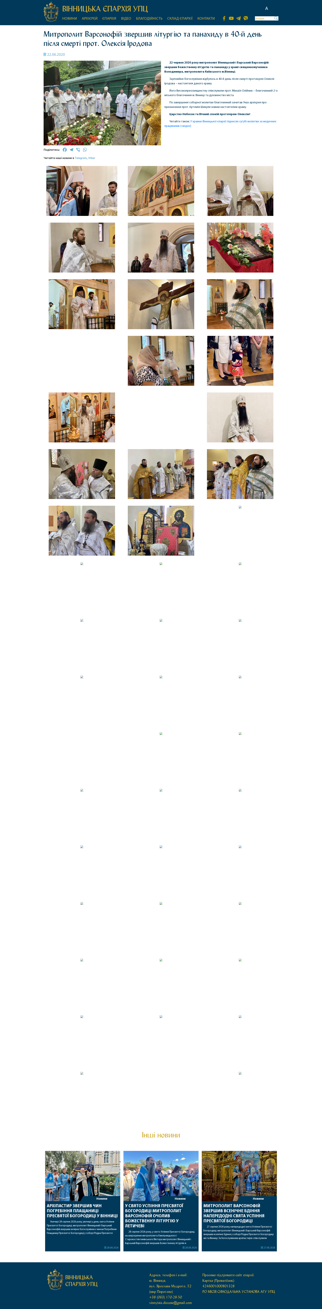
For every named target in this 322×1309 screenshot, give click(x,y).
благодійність (149, 19)
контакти (206, 19)
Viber (91, 158)
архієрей (90, 19)
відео (126, 19)
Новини (101, 1198)
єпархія (109, 19)
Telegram (81, 158)
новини (69, 19)
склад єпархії (180, 19)
